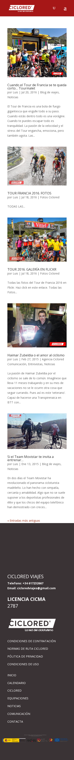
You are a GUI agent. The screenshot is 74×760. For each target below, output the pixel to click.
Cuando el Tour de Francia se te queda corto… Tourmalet (36, 86)
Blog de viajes (49, 92)
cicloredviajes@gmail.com (36, 588)
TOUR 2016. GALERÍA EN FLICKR (31, 269)
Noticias (12, 97)
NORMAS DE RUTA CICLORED (27, 649)
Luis (15, 92)
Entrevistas (35, 364)
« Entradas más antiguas (23, 520)
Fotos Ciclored (49, 197)
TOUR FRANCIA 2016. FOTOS (29, 193)
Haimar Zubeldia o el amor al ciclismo (36, 355)
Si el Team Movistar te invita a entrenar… (30, 458)
